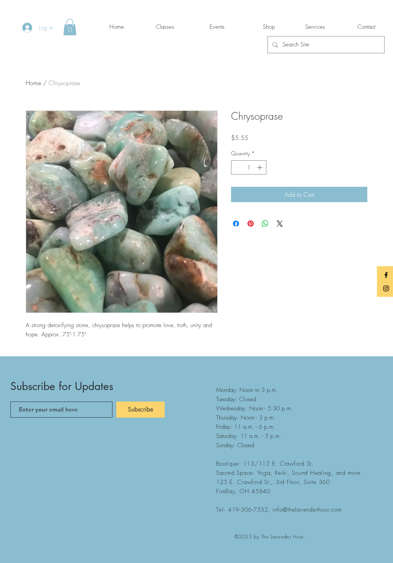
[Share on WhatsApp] (265, 223)
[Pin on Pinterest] (250, 223)
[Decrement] (237, 167)
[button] (70, 27)
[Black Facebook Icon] (386, 275)
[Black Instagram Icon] (386, 288)
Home (33, 83)
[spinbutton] (249, 167)
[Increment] (260, 167)
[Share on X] (279, 223)
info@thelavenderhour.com (307, 510)
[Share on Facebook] (236, 223)
